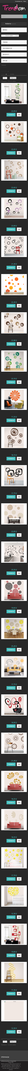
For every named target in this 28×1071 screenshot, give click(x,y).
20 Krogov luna (14, 221)
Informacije (7, 48)
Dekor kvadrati (14, 947)
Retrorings (14, 450)
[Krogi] (14, 743)
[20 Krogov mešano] (14, 132)
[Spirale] (14, 628)
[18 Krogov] (14, 246)
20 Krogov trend (14, 182)
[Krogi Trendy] (14, 590)
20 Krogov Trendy (14, 526)
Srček (14, 1023)
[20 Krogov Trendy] (14, 514)
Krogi (14, 756)
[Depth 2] (14, 819)
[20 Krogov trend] (14, 170)
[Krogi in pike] (14, 552)
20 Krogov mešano (14, 144)
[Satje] (14, 972)
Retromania (14, 488)
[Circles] (14, 667)
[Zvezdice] (14, 896)
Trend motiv (14, 106)
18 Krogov (14, 259)
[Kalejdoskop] (14, 399)
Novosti (6, 54)
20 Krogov (14, 297)
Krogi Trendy (14, 603)
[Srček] (14, 1011)
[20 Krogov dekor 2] (14, 361)
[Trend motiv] (14, 93)
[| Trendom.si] (14, 7)
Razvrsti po (4, 71)
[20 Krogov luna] (14, 208)
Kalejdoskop (14, 412)
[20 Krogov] (14, 284)
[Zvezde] (14, 858)
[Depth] (14, 781)
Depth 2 (14, 832)
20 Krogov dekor (14, 335)
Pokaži (2, 74)
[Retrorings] (14, 437)
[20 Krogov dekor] (14, 323)
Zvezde (14, 870)
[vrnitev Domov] (2, 36)
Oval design (14, 717)
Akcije (5, 60)
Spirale (14, 641)
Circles (14, 679)
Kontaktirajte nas (18, 1)
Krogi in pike (14, 565)
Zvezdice (14, 908)
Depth (14, 794)
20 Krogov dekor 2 (14, 374)
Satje (14, 985)
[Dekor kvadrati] (14, 934)
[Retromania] (14, 476)
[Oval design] (14, 705)
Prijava (24, 1)
